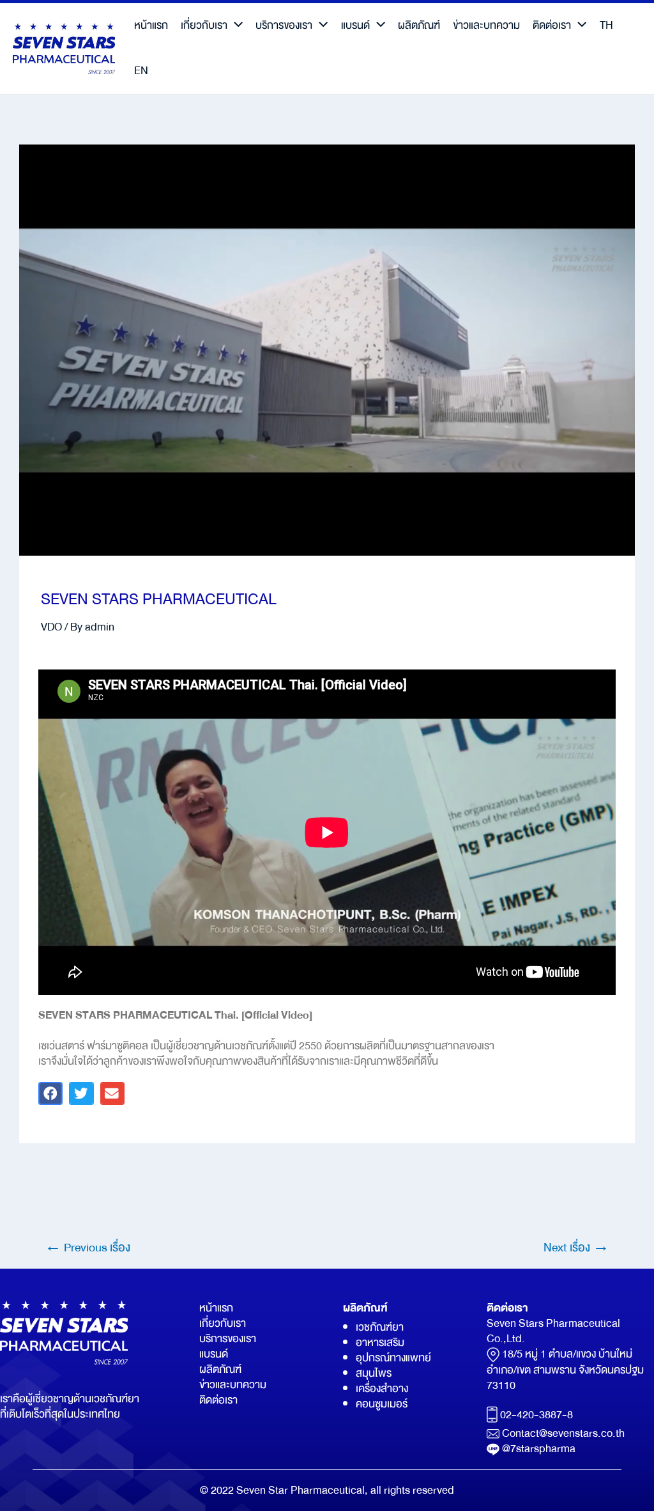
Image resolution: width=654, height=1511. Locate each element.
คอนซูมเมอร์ (381, 1404)
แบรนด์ (355, 25)
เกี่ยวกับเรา (204, 25)
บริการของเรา (283, 25)
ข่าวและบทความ (486, 25)
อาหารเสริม (380, 1342)
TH (606, 25)
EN (141, 70)
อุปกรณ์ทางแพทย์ (393, 1358)
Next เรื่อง (576, 1247)
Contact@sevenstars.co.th (563, 1433)
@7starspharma (538, 1448)
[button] (50, 1093)
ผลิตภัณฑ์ (419, 25)
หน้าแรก (151, 25)
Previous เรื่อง (87, 1247)
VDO (51, 627)
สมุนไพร (374, 1373)
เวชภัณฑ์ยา (380, 1327)
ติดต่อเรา (552, 25)
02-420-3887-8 (536, 1415)
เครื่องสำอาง (382, 1388)
